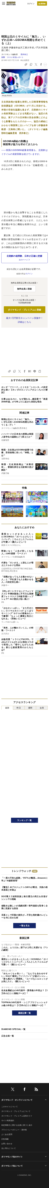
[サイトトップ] (11, 3)
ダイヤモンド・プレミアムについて (15, 1111)
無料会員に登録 (24, 288)
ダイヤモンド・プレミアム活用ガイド (16, 1115)
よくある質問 (6, 1134)
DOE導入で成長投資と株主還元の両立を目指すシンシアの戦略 (24, 898)
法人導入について (8, 1148)
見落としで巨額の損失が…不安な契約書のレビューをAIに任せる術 (24, 916)
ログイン (30, 3)
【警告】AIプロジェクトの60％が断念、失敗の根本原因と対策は (24, 888)
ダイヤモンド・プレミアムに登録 (24, 309)
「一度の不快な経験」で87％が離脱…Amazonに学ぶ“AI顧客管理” (24, 879)
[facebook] (24, 1089)
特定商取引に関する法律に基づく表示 (16, 1125)
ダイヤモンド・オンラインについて (17, 1099)
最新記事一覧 (24, 1012)
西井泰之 (24, 54)
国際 (3, 57)
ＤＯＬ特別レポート (15, 57)
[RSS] (36, 1089)
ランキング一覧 (24, 820)
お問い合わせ (6, 1143)
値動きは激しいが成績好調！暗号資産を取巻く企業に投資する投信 (24, 907)
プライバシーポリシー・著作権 (14, 1129)
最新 (7, 707)
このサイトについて (9, 1106)
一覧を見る (24, 925)
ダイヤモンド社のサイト (12, 1156)
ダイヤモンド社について (12, 1165)
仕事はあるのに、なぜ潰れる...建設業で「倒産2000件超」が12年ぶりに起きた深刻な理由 (24, 400)
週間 (30, 707)
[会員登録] (42, 3)
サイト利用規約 (7, 1120)
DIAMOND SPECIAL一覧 (13, 1029)
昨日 (19, 707)
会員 (42, 707)
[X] (13, 1089)
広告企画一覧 (7, 1035)
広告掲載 (5, 1139)
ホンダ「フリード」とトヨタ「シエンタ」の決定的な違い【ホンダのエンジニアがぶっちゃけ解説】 (24, 390)
